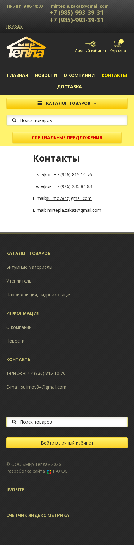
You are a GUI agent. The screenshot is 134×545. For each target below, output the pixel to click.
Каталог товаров (68, 103)
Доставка (69, 86)
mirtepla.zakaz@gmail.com (79, 6)
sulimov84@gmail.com (69, 198)
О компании (79, 75)
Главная (17, 75)
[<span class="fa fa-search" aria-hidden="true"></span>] (14, 120)
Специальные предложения (67, 137)
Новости (46, 75)
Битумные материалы (29, 267)
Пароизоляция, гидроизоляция (39, 295)
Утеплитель (18, 281)
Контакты (114, 75)
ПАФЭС (59, 471)
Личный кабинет (90, 50)
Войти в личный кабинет (67, 443)
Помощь (14, 26)
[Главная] (26, 46)
